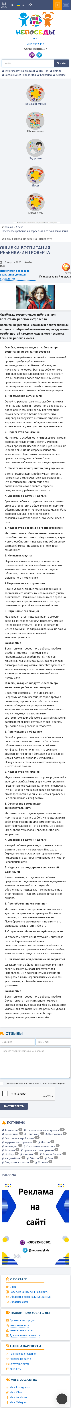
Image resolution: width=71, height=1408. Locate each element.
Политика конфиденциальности (29, 1292)
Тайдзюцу (35, 1134)
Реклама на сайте (20, 1358)
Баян (52, 1158)
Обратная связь (19, 1302)
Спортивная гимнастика (42, 1146)
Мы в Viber (16, 1392)
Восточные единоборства (20, 75)
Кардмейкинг (14, 1158)
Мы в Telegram (18, 1402)
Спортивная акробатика (21, 1138)
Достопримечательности (25, 1335)
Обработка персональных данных (30, 1296)
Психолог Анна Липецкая (55, 276)
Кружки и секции (35, 104)
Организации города (22, 1320)
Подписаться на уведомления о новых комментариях (36, 1083)
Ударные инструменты (19, 1142)
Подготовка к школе (18, 1162)
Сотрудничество (19, 1364)
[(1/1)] (35, 297)
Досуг (35, 185)
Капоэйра (46, 75)
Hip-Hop (43, 71)
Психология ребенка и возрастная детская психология (35, 231)
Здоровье (35, 158)
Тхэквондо (12, 1130)
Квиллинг (29, 1154)
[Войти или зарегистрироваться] (5, 5)
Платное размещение (23, 1353)
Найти (62, 63)
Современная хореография (44, 1130)
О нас (13, 1286)
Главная (8, 227)
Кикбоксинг (56, 1134)
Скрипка (44, 1162)
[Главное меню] (31, 5)
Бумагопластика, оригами (19, 71)
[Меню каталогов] (66, 5)
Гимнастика (13, 1134)
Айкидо (35, 1158)
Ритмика (11, 1150)
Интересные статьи (21, 1330)
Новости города (19, 1325)
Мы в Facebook (18, 1397)
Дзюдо (57, 71)
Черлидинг (12, 1146)
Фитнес (60, 75)
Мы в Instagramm (20, 1387)
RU (13, 5)
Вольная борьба (53, 1154)
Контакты (15, 1368)
